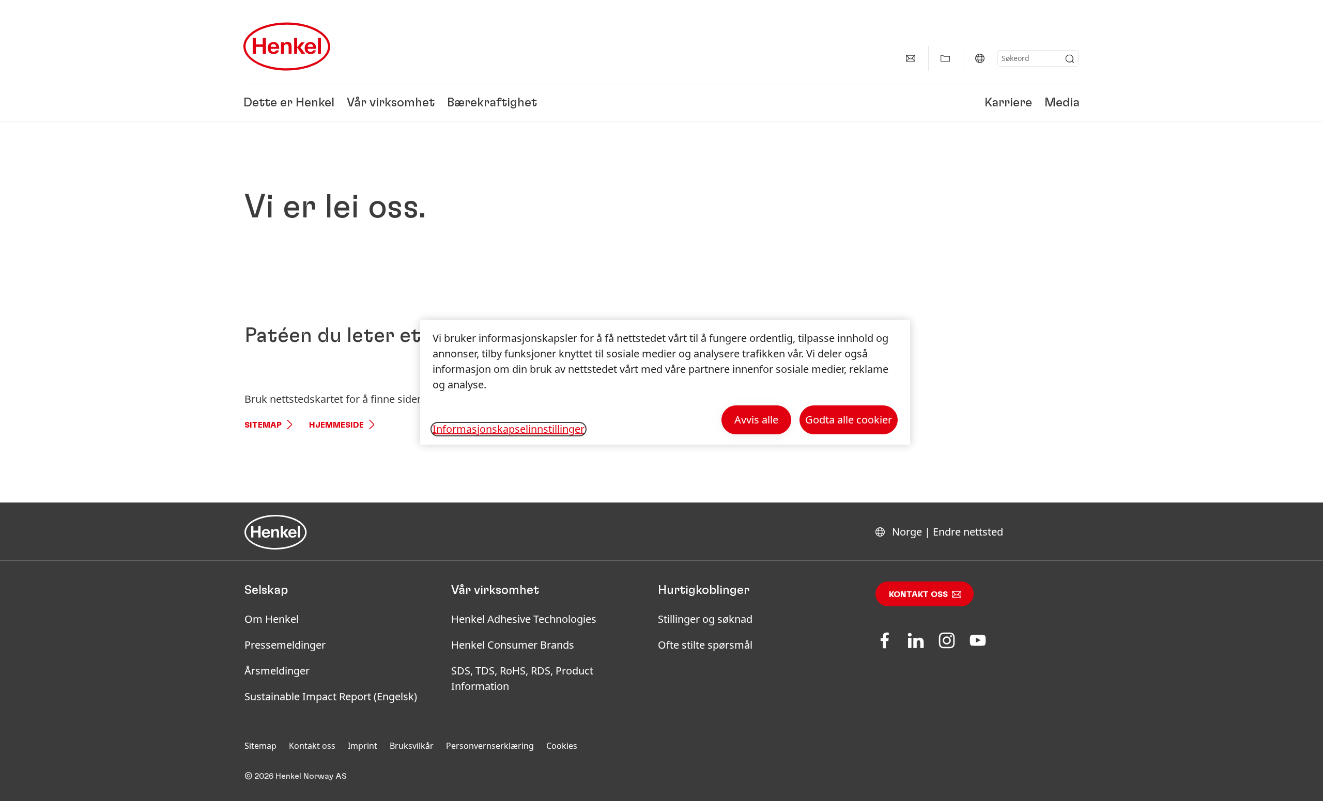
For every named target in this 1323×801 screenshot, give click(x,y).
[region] (665, 382)
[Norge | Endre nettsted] (979, 58)
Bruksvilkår (412, 745)
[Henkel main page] (286, 46)
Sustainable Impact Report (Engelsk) (330, 696)
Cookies (561, 745)
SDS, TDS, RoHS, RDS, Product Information (522, 678)
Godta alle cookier (848, 420)
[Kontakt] (910, 58)
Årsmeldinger (277, 671)
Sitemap (263, 425)
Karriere (1008, 103)
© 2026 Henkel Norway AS (295, 776)
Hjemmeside (336, 425)
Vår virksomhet (391, 103)
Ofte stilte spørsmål (705, 645)
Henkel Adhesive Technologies (523, 619)
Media (1062, 103)
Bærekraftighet (492, 103)
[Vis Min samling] (945, 58)
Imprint (362, 745)
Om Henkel (271, 619)
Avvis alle (756, 420)
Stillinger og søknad (705, 619)
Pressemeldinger (285, 645)
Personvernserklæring (490, 745)
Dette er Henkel (288, 103)
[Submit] (1070, 59)
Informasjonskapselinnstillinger (508, 429)
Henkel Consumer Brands (512, 645)
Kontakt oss (918, 594)
